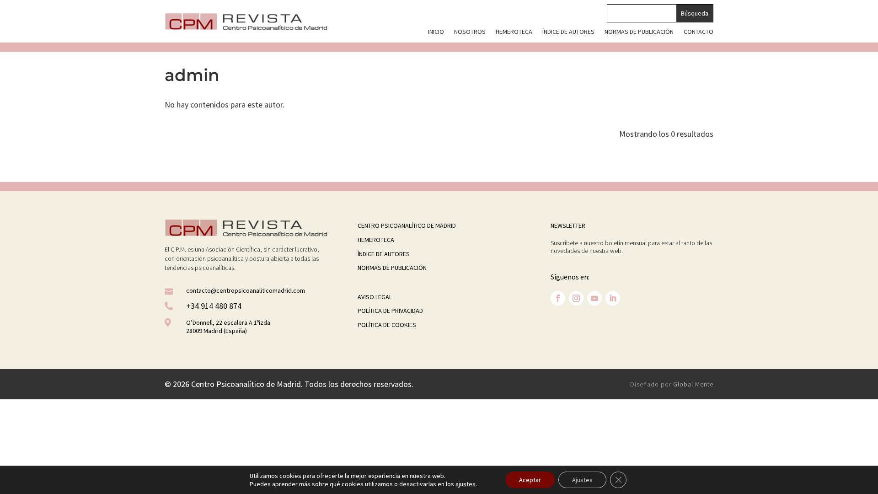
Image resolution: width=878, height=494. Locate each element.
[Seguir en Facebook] (558, 298)
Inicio (436, 32)
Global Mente (693, 384)
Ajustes (582, 480)
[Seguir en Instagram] (576, 298)
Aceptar (530, 480)
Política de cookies (387, 325)
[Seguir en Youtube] (594, 298)
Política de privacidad (390, 310)
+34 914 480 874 (213, 306)
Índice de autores (568, 32)
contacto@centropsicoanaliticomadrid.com (245, 290)
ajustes (465, 484)
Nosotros (470, 32)
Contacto (698, 32)
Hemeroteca (514, 32)
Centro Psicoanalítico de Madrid (407, 225)
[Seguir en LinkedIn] (612, 298)
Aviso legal (375, 297)
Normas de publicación (639, 32)
